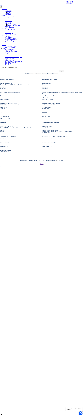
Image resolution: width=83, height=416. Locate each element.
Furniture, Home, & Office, (46, 136)
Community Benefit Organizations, (6, 92)
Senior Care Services (4, 138)
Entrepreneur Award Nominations (13, 25)
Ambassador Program (9, 33)
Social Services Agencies (16, 92)
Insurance (44, 118)
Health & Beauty (45, 111)
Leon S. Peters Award (11, 24)
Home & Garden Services (5, 114)
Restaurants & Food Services (6, 135)
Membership (4, 9)
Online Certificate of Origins (10, 62)
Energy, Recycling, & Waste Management (50, 95)
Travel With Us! (8, 63)
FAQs (8, 12)
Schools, (8, 97)
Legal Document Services (12, 123)
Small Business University (10, 40)
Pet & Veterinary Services (47, 126)
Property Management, (58, 131)
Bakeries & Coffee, (3, 136)
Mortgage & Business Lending (30, 84)
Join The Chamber (60, 160)
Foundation (4, 28)
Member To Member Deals (42, 160)
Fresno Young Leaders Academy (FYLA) (13, 42)
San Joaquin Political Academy (11, 39)
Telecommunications (57, 143)
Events (3, 15)
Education (2, 95)
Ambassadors (5, 31)
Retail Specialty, (58, 136)
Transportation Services (47, 146)
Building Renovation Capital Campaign (12, 30)
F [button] (33, 73)
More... (43, 93)
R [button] (47, 73)
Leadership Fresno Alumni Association (12, 38)
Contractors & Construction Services (49, 91)
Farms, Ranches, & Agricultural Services (8, 103)
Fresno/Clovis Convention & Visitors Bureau (13, 61)
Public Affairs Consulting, (27, 80)
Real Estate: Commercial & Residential (50, 130)
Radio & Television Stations (36, 80)
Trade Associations (4, 146)
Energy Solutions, (45, 97)
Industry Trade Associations (13, 147)
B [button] (28, 73)
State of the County (8, 18)
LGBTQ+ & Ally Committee (10, 34)
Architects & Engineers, (59, 92)
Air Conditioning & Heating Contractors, (48, 92)
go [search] (61, 71)
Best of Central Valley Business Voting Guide (13, 57)
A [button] (27, 73)
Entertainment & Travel (5, 99)
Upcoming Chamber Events (10, 16)
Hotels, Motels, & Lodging (47, 114)
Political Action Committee (10, 47)
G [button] (34, 73)
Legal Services (3, 122)
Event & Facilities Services (47, 99)
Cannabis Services (46, 87)
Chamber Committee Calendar (11, 51)
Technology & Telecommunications (49, 142)
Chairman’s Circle (5, 53)
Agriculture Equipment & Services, (6, 104)
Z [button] (57, 73)
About (3, 48)
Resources (4, 56)
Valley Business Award (9, 23)
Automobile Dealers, (45, 80)
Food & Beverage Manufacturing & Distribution (51, 103)
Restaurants (14, 136)
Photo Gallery (7, 26)
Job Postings (49, 160)
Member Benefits (8, 11)
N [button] (42, 73)
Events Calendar (30, 160)
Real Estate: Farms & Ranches (47, 132)
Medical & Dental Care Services (6, 126)
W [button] (53, 73)
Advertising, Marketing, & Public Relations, (7, 80)
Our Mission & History (9, 49)
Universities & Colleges (21, 97)
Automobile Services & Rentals (54, 80)
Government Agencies (46, 107)
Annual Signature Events (9, 27)
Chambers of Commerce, (4, 147)
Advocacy (4, 45)
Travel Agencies (8, 100)
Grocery (2, 111)
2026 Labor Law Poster (9, 58)
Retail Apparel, (53, 136)
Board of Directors (8, 50)
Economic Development (9, 60)
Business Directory (23, 160)
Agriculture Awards (8, 21)
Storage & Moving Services (5, 142)
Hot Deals (35, 160)
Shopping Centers (64, 136)
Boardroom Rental (69, 3)
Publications (3, 130)
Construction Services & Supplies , (68, 92)
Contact (3, 54)
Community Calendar (9, 17)
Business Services (4, 87)
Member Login (8, 14)
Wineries (43, 84)
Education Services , (3, 97)
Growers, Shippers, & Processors (17, 104)
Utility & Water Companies (5, 150)
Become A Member (8, 10)
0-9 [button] (25, 73)
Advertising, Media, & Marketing (7, 79)
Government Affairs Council (10, 46)
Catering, (10, 136)
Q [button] (46, 73)
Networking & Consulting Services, (47, 143)
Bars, (7, 136)
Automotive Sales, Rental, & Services (49, 79)
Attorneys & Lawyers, (3, 123)
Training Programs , (14, 97)
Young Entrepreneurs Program (11, 41)
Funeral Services (3, 107)
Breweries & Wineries (46, 83)
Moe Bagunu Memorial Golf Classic (12, 19)
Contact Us (54, 160)
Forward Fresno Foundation (10, 29)
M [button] (41, 73)
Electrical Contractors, (78, 92)
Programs (4, 35)
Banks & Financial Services (6, 83)
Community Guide (69, 1)
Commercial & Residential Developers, (48, 131)
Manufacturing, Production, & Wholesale (50, 122)
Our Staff (6, 52)
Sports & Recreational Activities (48, 138)
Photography (53, 100)
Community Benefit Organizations (7, 91)
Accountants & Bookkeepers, (5, 84)
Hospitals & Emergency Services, (18, 127)
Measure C (7, 64)
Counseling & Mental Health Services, (6, 127)
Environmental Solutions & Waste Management (55, 97)
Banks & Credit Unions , (14, 84)
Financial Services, (21, 84)
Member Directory (8, 13)
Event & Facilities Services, (46, 100)
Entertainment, (2, 100)
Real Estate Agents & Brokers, (68, 131)
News (3, 43)
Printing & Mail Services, (19, 80)
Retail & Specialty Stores (47, 135)
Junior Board (7, 36)
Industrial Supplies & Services (6, 118)
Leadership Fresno (8, 37)
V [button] (52, 73)
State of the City (8, 22)
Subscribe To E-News (70, 2)
